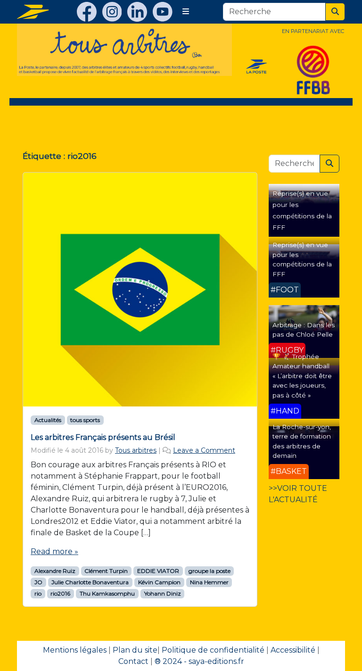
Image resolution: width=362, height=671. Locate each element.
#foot (285, 289)
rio (37, 593)
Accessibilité (293, 650)
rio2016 (60, 593)
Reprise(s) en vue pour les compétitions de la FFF (302, 259)
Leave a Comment (204, 450)
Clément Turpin (106, 570)
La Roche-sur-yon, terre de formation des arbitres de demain (301, 441)
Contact (133, 661)
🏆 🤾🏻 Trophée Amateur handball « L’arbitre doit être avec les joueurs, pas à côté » (302, 376)
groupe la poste (209, 570)
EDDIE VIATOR (158, 570)
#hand (285, 410)
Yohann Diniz (162, 593)
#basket (289, 471)
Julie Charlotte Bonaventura (90, 582)
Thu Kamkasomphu (107, 593)
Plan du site (135, 650)
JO (38, 582)
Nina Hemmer (209, 582)
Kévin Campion (159, 582)
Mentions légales (75, 650)
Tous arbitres (135, 450)
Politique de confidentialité (213, 650)
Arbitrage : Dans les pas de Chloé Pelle (303, 329)
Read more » (54, 551)
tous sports (85, 419)
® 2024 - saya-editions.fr (199, 661)
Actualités (47, 419)
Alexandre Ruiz (54, 570)
